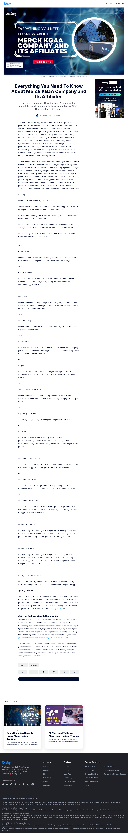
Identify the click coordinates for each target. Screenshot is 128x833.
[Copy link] (74, 672)
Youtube (117, 3)
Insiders (23, 665)
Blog (111, 3)
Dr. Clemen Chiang (45, 115)
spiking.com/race (57, 608)
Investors (34, 665)
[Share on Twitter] (22, 672)
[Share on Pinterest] (53, 672)
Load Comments (49, 679)
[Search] (123, 3)
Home (106, 3)
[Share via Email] (64, 672)
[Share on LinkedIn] (43, 672)
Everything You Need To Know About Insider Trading (20, 736)
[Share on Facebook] (33, 672)
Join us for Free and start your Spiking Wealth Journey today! (43, 637)
